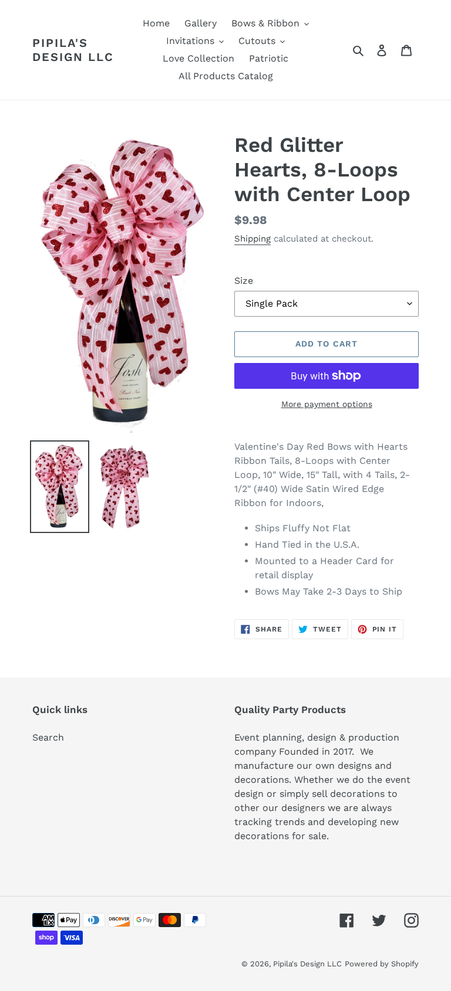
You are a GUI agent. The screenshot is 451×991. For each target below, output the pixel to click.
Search (48, 737)
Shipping (252, 238)
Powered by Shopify (382, 963)
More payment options (326, 404)
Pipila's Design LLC (73, 50)
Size (243, 280)
